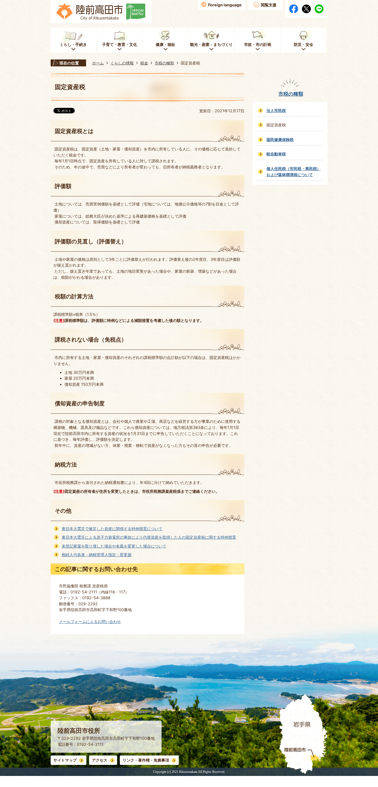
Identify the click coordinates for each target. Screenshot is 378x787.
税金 (144, 63)
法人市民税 (276, 110)
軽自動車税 (276, 154)
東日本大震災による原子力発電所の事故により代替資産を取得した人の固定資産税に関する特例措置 (149, 537)
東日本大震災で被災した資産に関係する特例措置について (112, 528)
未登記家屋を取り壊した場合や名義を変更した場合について (114, 546)
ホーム (98, 63)
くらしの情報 (122, 63)
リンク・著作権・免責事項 (146, 760)
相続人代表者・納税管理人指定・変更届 (96, 554)
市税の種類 (164, 63)
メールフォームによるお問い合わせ (90, 621)
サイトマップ (65, 760)
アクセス (99, 760)
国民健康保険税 (280, 139)
